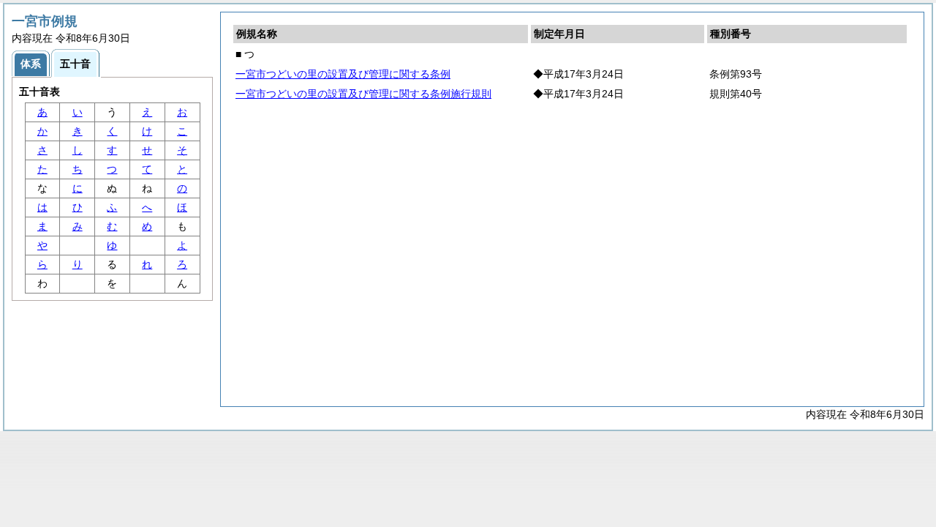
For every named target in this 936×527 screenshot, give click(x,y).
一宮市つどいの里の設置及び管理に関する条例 (342, 74)
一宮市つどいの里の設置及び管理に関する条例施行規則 (363, 94)
